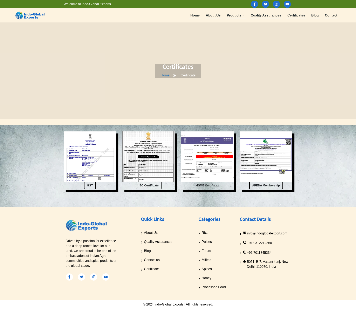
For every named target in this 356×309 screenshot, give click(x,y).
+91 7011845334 (259, 252)
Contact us (152, 260)
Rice (205, 232)
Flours (206, 251)
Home (195, 15)
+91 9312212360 (259, 243)
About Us (213, 15)
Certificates (296, 15)
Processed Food (214, 287)
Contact (331, 15)
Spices (207, 269)
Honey (206, 278)
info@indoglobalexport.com (266, 233)
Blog (315, 15)
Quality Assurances (266, 15)
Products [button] (234, 15)
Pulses (207, 241)
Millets (206, 260)
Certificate (151, 269)
